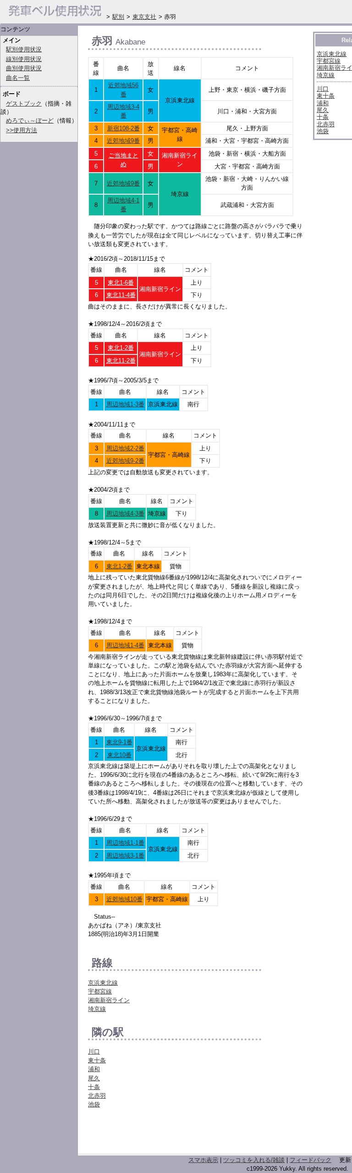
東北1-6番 (121, 282)
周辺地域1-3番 (125, 404)
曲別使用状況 (24, 68)
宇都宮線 (100, 991)
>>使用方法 (21, 130)
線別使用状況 (24, 59)
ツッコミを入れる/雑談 (254, 1159)
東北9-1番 (119, 742)
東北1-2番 (121, 347)
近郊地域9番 (123, 140)
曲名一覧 (18, 77)
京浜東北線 (103, 982)
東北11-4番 (121, 295)
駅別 (118, 16)
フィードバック (310, 1159)
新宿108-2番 (123, 128)
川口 (94, 1051)
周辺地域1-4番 (125, 645)
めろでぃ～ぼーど (30, 120)
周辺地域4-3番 (125, 513)
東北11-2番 (121, 360)
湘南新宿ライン (109, 1000)
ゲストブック (24, 103)
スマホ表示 (203, 1159)
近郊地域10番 (124, 899)
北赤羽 (97, 1095)
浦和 (94, 1069)
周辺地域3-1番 (125, 855)
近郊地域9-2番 (125, 460)
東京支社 (144, 16)
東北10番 (119, 755)
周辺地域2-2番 (125, 448)
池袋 (94, 1104)
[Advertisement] (195, 1133)
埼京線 (97, 1008)
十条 (94, 1086)
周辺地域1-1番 (125, 842)
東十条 (97, 1060)
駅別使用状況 (24, 49)
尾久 (94, 1078)
